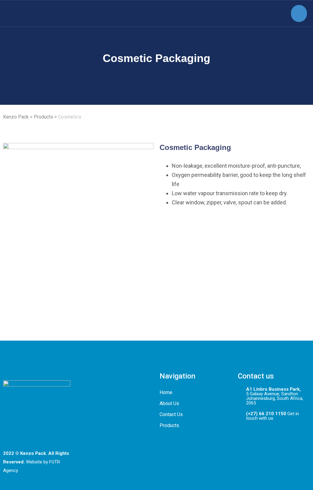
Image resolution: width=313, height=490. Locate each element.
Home (166, 392)
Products (169, 425)
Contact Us (171, 414)
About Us (169, 403)
